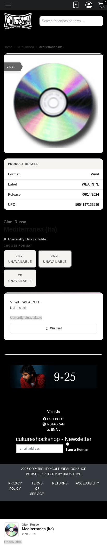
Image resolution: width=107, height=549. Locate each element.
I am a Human (77, 449)
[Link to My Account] (89, 6)
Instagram (55, 424)
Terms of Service (37, 489)
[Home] (18, 21)
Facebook (55, 419)
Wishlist (56, 328)
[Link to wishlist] (76, 6)
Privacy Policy (15, 486)
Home (8, 47)
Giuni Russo (25, 47)
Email (55, 429)
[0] (102, 6)
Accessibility (87, 483)
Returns (60, 483)
